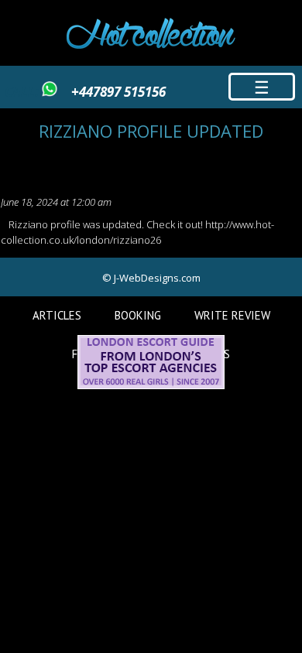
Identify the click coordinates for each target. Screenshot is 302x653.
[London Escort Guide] (151, 385)
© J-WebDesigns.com (151, 278)
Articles (57, 315)
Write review (232, 315)
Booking (138, 315)
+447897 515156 (118, 92)
